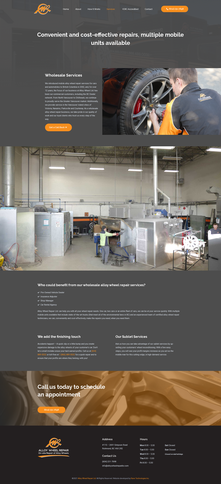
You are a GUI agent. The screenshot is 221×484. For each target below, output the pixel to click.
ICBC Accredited (130, 9)
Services (111, 9)
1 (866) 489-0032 (67, 354)
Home (66, 9)
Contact (148, 9)
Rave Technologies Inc (140, 478)
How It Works (94, 9)
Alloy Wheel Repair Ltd (87, 478)
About (78, 9)
